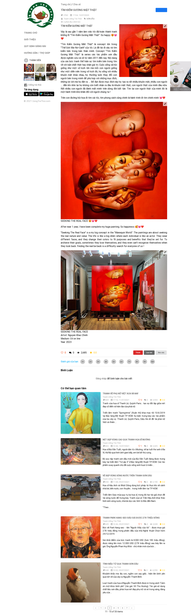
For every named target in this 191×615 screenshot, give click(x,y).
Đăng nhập (101, 378)
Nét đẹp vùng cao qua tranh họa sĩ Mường (126, 439)
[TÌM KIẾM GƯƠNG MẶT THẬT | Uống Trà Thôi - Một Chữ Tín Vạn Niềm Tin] (40, 27)
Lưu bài (149, 352)
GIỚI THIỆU (30, 39)
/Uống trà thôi (34, 85)
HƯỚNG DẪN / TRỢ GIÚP (37, 52)
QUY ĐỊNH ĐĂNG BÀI (35, 46)
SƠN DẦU (91, 18)
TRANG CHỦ (30, 32)
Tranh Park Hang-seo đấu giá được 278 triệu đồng (131, 517)
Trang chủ (66, 4)
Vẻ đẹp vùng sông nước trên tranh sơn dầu (127, 475)
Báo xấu (161, 352)
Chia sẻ (77, 4)
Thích (138, 352)
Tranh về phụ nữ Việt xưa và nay (120, 393)
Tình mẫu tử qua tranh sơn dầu (120, 564)
